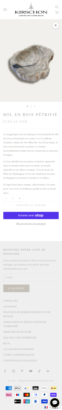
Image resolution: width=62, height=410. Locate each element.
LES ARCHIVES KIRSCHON (18, 349)
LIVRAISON (10, 306)
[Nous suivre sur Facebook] (5, 371)
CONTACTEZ (10, 300)
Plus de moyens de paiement (31, 223)
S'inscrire (16, 288)
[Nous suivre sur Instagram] (13, 371)
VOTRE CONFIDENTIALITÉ (18, 354)
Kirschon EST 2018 (42, 381)
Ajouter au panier (31, 205)
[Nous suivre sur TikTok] (39, 371)
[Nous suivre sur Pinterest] (22, 371)
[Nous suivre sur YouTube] (30, 371)
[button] (47, 407)
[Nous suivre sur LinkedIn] (48, 371)
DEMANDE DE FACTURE (17, 332)
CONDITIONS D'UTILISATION (20, 360)
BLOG (6, 343)
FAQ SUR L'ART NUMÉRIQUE (20, 337)
